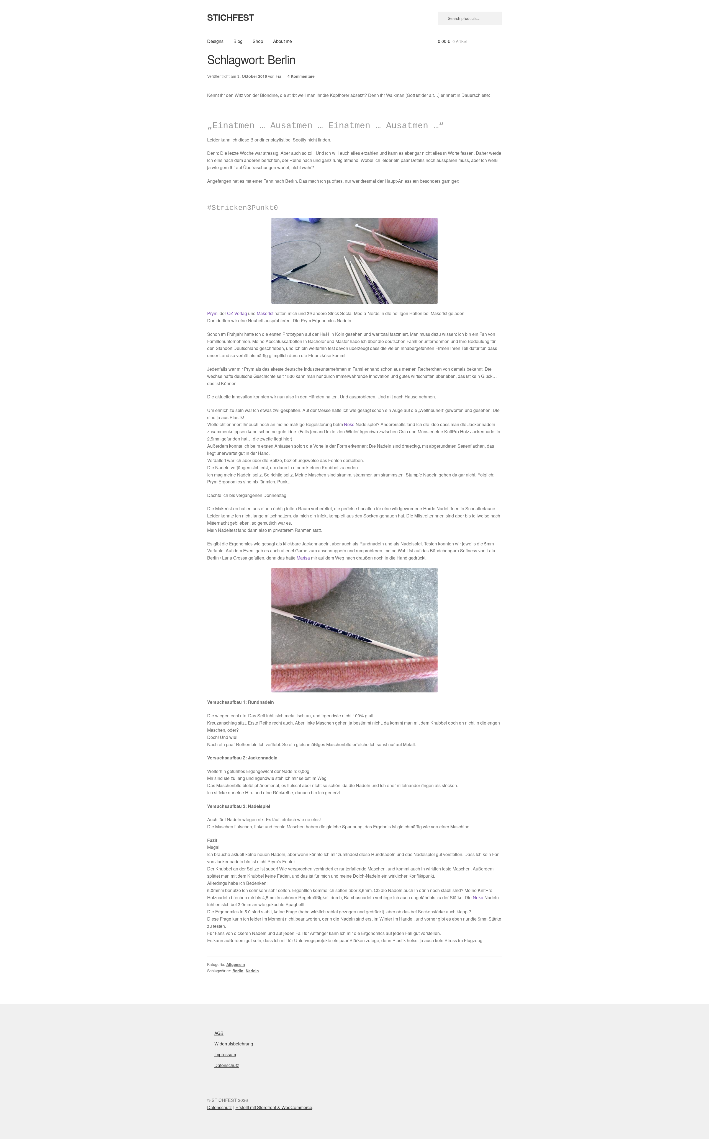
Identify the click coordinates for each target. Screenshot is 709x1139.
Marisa (303, 558)
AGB (219, 1033)
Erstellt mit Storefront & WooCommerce (273, 1107)
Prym (212, 313)
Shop (258, 41)
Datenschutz (226, 1065)
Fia (278, 76)
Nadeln (252, 970)
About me (282, 41)
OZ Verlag (237, 313)
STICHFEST (230, 17)
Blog (238, 41)
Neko (349, 424)
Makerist (265, 313)
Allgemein (235, 964)
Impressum (225, 1054)
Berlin (237, 970)
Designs (215, 41)
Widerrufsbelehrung (233, 1043)
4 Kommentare (301, 76)
